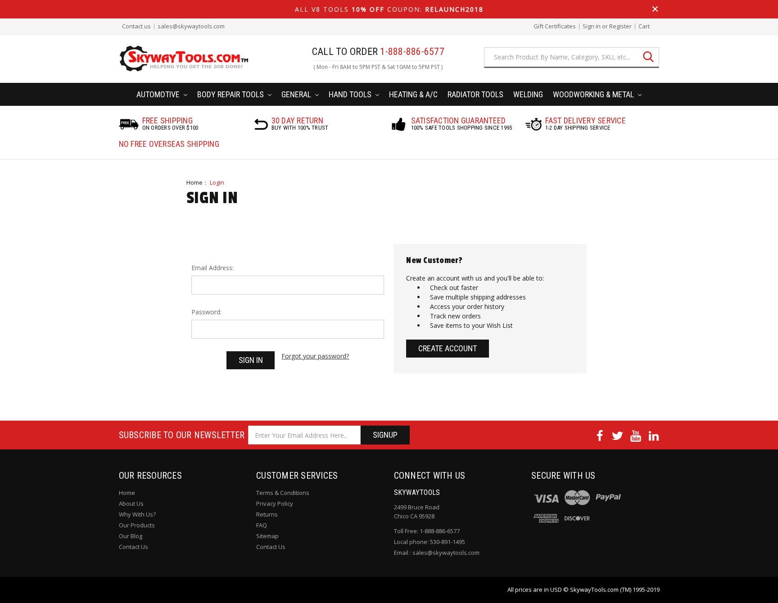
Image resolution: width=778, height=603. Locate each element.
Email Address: (212, 267)
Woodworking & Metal (594, 94)
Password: (206, 312)
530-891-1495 (447, 542)
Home (194, 182)
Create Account (447, 348)
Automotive (158, 94)
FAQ (261, 525)
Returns (267, 514)
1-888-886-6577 (440, 531)
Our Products (137, 525)
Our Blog (130, 536)
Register (620, 26)
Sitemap (267, 536)
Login (217, 182)
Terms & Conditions (282, 493)
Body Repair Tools (231, 94)
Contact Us (133, 547)
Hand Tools (351, 94)
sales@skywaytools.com (191, 26)
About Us (131, 503)
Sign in (592, 26)
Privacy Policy (274, 503)
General (297, 94)
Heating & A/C (413, 94)
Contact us (136, 26)
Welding (528, 94)
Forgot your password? (315, 356)
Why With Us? (137, 514)
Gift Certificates (555, 26)
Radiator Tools (475, 94)
